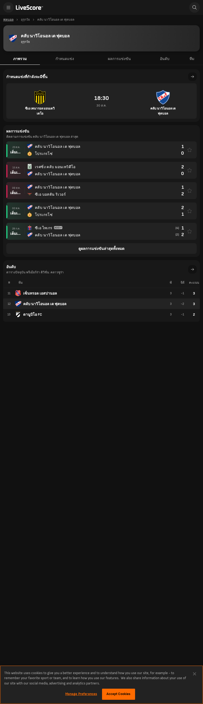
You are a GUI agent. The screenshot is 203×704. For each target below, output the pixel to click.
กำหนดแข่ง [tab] (65, 59)
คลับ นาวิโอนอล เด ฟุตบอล (45, 304)
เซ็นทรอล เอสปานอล (40, 293)
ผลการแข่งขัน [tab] (119, 59)
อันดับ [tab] (164, 59)
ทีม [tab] (192, 59)
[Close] (194, 674)
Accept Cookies (119, 694)
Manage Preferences (81, 694)
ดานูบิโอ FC (32, 314)
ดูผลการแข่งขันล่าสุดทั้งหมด (101, 248)
